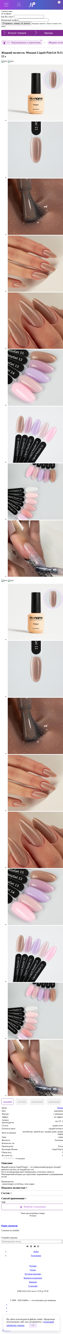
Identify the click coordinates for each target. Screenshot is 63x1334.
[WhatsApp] (38, 1246)
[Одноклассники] (31, 1246)
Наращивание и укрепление (26, 42)
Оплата (33, 1270)
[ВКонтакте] (27, 1246)
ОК (33, 1325)
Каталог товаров (17, 33)
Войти (36, 1251)
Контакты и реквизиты (33, 1278)
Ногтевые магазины (33, 1274)
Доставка (33, 1266)
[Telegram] (34, 1246)
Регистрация (36, 1255)
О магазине (32, 1286)
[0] (44, 5)
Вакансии (33, 1282)
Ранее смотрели (9, 1225)
